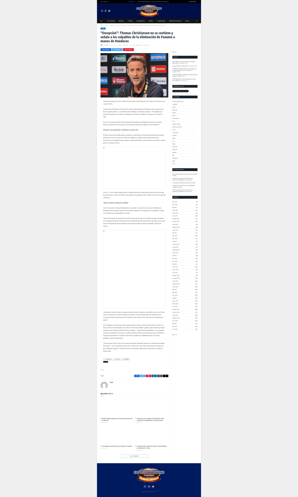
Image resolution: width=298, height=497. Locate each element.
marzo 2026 (175, 210)
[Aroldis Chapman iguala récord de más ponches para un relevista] (116, 407)
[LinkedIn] (95, 112)
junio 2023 (174, 292)
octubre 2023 (175, 281)
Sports (173, 161)
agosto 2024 (175, 252)
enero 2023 (174, 306)
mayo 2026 (174, 204)
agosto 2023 (175, 286)
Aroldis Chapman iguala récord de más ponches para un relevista (153, 1)
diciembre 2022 (175, 309)
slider (102, 369)
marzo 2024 (175, 267)
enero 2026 (174, 216)
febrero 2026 (175, 213)
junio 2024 (174, 258)
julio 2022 (174, 323)
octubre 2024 (175, 247)
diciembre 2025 (175, 218)
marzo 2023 (175, 301)
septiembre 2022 (176, 318)
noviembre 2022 (176, 312)
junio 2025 (174, 235)
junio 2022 (174, 326)
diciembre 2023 (175, 275)
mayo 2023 (174, 295)
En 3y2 (187, 21)
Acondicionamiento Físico (178, 101)
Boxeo (151, 21)
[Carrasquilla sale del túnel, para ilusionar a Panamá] (116, 435)
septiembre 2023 (176, 284)
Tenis (173, 163)
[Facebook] (95, 105)
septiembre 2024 (176, 250)
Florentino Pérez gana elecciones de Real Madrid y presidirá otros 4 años (152, 447)
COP (173, 121)
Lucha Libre (175, 146)
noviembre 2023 (176, 278)
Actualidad (111, 21)
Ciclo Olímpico (175, 118)
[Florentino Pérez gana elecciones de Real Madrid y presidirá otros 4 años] (152, 435)
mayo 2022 (174, 329)
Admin (106, 45)
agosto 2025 (175, 230)
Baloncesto (141, 21)
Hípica (173, 144)
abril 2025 (174, 241)
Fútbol (130, 21)
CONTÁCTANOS (192, 1)
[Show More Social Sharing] (135, 49)
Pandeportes (175, 158)
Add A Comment (134, 456)
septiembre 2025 (176, 227)
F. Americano (161, 21)
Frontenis (174, 135)
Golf (173, 141)
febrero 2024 (175, 269)
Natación (174, 152)
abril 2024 (174, 264)
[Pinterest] (95, 116)
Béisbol (121, 21)
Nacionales (174, 149)
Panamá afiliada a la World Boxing (180, 66)
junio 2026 (174, 201)
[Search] (197, 21)
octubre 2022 (175, 315)
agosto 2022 (175, 320)
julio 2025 (174, 233)
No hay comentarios (136, 45)
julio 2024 (174, 255)
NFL (173, 155)
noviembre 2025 (176, 221)
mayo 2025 (174, 238)
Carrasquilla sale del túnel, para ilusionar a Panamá (117, 446)
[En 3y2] (174, 52)
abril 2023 (174, 298)
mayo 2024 (174, 261)
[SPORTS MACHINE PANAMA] (149, 11)
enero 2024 (174, 272)
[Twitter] (95, 109)
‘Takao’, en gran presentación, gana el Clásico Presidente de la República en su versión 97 (182, 190)
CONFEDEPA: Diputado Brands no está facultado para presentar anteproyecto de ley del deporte (184, 69)
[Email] (95, 119)
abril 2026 (174, 207)
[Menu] (101, 21)
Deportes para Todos (177, 127)
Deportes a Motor (175, 21)
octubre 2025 (175, 224)
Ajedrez (174, 107)
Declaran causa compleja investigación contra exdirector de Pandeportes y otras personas (150, 419)
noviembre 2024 (176, 244)
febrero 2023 (175, 303)
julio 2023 (174, 289)
